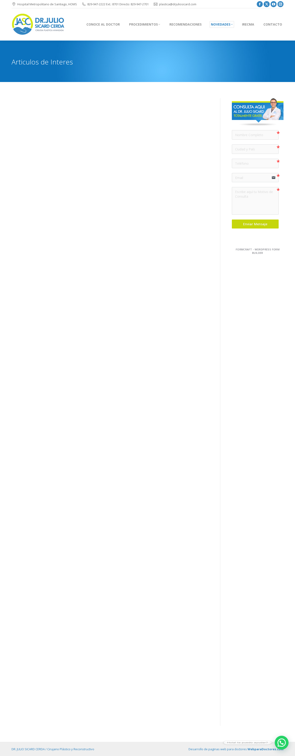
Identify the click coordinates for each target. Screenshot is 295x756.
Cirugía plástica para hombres (44, 252)
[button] (282, 743)
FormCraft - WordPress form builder (258, 251)
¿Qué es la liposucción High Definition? (53, 378)
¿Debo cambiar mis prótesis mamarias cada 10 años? (69, 406)
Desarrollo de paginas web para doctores (236, 749)
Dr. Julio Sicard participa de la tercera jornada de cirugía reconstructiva (88, 701)
